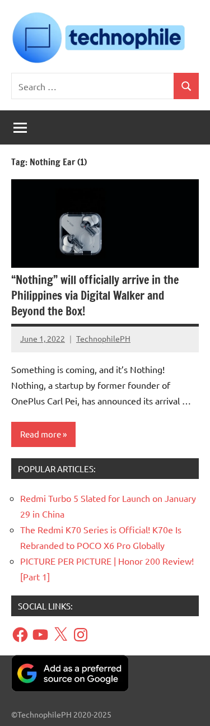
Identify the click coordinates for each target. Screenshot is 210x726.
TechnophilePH (103, 338)
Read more (40, 434)
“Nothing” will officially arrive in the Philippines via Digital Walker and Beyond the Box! (95, 295)
